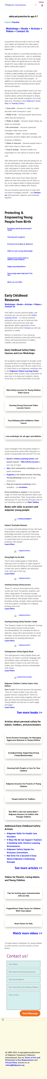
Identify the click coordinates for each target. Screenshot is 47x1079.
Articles (35, 28)
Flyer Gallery (33, 502)
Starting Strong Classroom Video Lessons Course (23, 406)
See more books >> (29, 712)
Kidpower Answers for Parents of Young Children (23, 784)
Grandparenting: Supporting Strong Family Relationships (23, 754)
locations (23, 487)
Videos (10, 31)
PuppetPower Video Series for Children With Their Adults (23, 909)
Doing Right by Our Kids (14, 557)
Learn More (10, 544)
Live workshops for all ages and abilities (23, 436)
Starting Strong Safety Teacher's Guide (21, 621)
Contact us (28, 328)
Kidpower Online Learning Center (24, 371)
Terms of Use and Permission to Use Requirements (22, 1058)
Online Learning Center (24, 458)
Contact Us (22, 31)
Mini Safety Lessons (30, 462)
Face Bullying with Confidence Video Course (23, 421)
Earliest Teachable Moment (16, 525)
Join (8, 468)
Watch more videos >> (27, 933)
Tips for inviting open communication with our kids (23, 894)
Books (24, 28)
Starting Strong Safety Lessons (18, 585)
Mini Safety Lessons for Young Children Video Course (24, 391)
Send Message (30, 1013)
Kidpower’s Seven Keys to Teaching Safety (22, 102)
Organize (10, 474)
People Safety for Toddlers (23, 799)
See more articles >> (28, 868)
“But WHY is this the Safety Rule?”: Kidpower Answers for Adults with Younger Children (23, 814)
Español (15, 22)
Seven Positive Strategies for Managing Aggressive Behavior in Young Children (23, 738)
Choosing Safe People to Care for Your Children (23, 769)
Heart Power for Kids (23, 923)
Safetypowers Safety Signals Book (19, 651)
